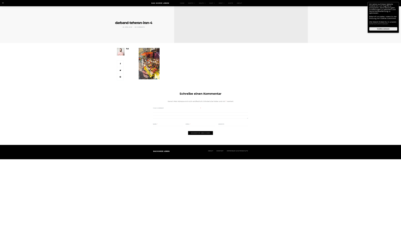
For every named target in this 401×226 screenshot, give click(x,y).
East (211, 3)
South (201, 3)
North (190, 3)
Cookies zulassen (383, 29)
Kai (127, 49)
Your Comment (158, 108)
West (221, 3)
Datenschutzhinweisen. (379, 24)
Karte (230, 3)
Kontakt (220, 151)
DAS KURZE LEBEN (160, 3)
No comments (140, 27)
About (239, 3)
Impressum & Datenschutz (237, 151)
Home (182, 3)
